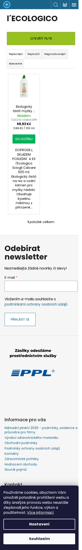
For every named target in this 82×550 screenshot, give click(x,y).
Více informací (40, 512)
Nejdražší (34, 54)
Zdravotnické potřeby (22, 459)
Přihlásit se (20, 319)
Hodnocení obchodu (21, 464)
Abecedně (15, 63)
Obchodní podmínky (21, 443)
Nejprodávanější (55, 54)
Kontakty (12, 453)
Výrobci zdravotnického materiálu (31, 437)
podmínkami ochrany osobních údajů (36, 304)
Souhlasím (39, 538)
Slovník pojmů (16, 469)
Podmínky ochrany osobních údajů (32, 448)
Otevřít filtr (41, 38)
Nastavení (39, 524)
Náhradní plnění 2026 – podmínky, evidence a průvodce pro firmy (41, 430)
